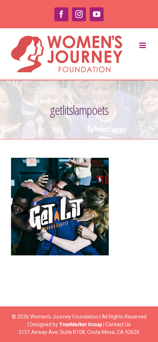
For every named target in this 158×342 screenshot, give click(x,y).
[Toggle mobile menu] (143, 45)
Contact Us (118, 324)
